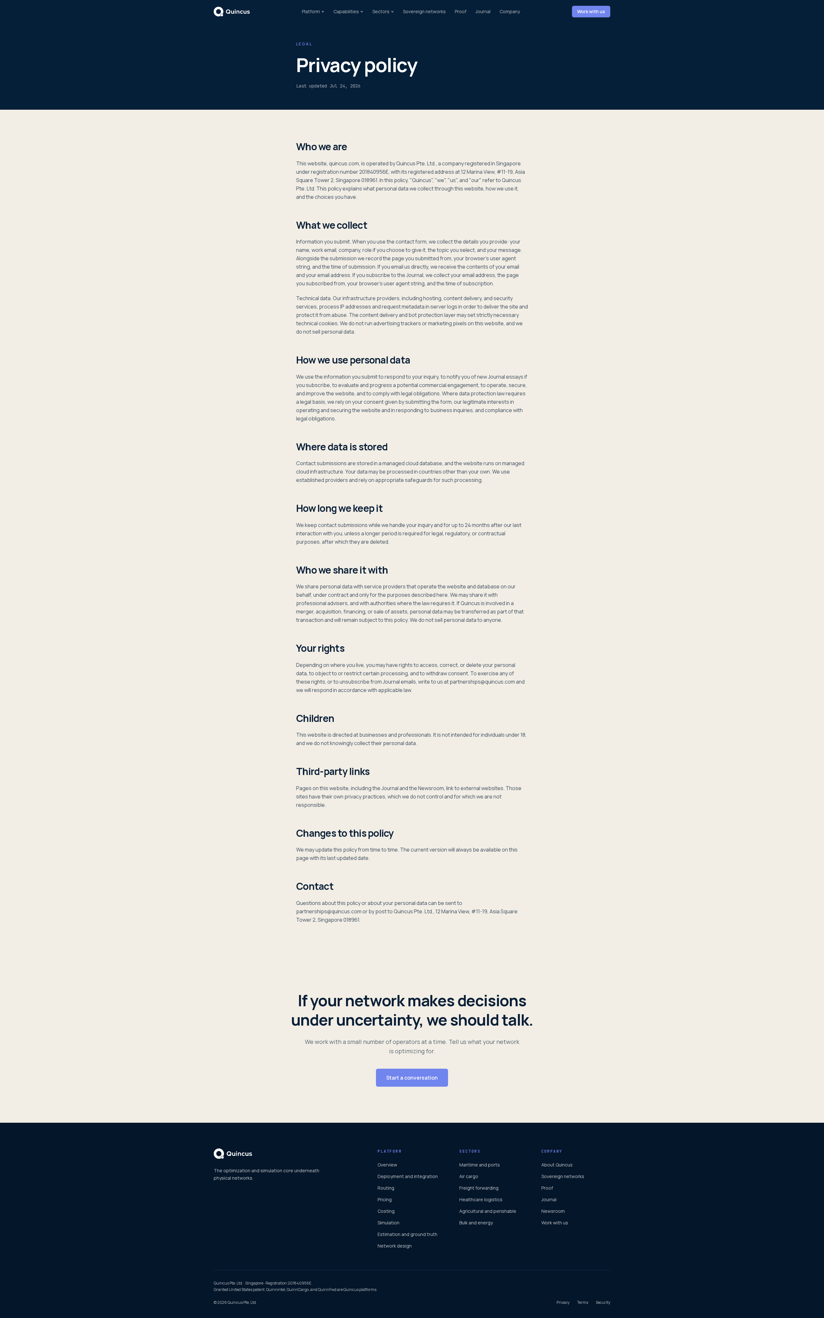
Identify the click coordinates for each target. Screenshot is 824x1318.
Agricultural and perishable (487, 1211)
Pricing (385, 1199)
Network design (395, 1246)
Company (510, 11)
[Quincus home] (232, 11)
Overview (387, 1165)
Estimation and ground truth (407, 1234)
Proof (460, 11)
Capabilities (346, 11)
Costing (386, 1211)
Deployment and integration (408, 1176)
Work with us (591, 11)
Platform (311, 11)
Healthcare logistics (480, 1199)
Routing (386, 1188)
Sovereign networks (424, 11)
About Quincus (557, 1165)
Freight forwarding (479, 1188)
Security (603, 1302)
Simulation (388, 1223)
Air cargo (468, 1176)
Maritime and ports (479, 1165)
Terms (582, 1302)
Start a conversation (412, 1077)
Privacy (563, 1302)
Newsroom (553, 1211)
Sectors (380, 11)
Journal (483, 11)
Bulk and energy (476, 1223)
